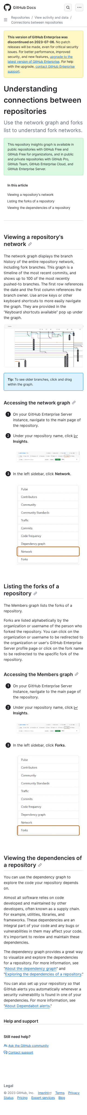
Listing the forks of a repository (31, 590)
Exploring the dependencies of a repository (43, 974)
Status (8, 1098)
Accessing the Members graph (38, 674)
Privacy (74, 1093)
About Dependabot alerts (27, 1005)
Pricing (22, 1098)
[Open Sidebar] (5, 20)
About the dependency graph (30, 968)
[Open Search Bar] (68, 7)
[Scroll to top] (76, 1104)
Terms (59, 1093)
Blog (61, 1098)
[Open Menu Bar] (79, 7)
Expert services (43, 1098)
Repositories (20, 17)
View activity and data (51, 17)
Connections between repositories (37, 22)
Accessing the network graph (37, 403)
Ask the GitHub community (28, 1046)
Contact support (20, 1052)
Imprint (43, 1093)
